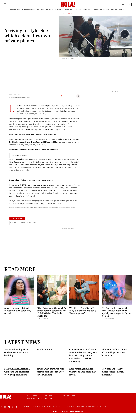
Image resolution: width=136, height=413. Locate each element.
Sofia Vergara (63, 139)
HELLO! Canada (70, 396)
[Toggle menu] (5, 4)
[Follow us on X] (5, 407)
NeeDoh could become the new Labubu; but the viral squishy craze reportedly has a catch (116, 311)
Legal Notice (47, 406)
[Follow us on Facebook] (1, 407)
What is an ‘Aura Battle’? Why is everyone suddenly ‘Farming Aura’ (82, 310)
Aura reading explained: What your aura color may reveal (17, 310)
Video (13, 223)
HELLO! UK (49, 396)
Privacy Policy (30, 406)
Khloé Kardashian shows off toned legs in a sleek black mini (114, 352)
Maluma (57, 142)
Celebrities (14, 9)
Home (63, 13)
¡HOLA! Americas (34, 398)
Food (78, 9)
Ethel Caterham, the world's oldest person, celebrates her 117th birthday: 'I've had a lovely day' (51, 311)
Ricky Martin (18, 142)
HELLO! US (49, 398)
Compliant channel (85, 406)
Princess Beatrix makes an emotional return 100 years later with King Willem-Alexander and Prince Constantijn (83, 355)
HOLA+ (121, 9)
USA (123, 4)
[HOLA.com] (68, 4)
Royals (40, 9)
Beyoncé (29, 127)
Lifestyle (68, 9)
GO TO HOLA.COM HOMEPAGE (69, 411)
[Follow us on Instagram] (9, 407)
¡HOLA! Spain (32, 396)
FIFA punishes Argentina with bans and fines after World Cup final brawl (17, 371)
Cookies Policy (64, 406)
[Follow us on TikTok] (17, 407)
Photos (114, 9)
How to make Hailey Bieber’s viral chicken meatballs (112, 371)
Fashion (58, 9)
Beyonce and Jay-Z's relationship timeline (37, 134)
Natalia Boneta (44, 349)
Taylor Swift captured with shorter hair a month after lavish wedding (50, 371)
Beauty (49, 9)
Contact (102, 406)
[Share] (78, 96)
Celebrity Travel (30, 223)
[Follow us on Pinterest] (13, 407)
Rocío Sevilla (14, 95)
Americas (86, 9)
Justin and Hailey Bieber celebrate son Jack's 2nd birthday (16, 352)
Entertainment (28, 9)
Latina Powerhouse (101, 9)
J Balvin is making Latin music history (36, 180)
